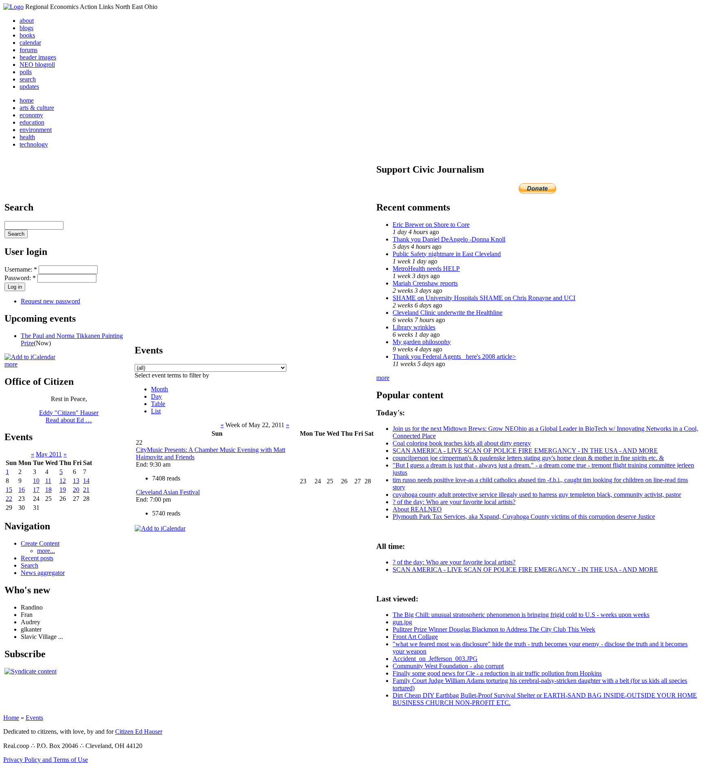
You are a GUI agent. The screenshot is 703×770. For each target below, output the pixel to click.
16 (21, 489)
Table (158, 403)
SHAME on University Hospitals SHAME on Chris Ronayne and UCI (484, 297)
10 (36, 480)
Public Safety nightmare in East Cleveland (447, 253)
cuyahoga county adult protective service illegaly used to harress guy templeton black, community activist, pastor (537, 494)
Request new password (50, 301)
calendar (30, 42)
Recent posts (37, 558)
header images (38, 57)
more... (46, 550)
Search (29, 565)
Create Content (40, 543)
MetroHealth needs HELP (426, 268)
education (32, 122)
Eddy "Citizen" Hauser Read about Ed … (68, 416)
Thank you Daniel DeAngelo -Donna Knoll (449, 239)
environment (36, 129)
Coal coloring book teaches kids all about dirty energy (462, 443)
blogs (26, 27)
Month (159, 389)
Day (156, 396)
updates (29, 86)
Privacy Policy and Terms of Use (45, 759)
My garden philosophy (422, 341)
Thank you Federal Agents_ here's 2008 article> (454, 356)
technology (34, 144)
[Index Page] (13, 6)
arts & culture (37, 107)
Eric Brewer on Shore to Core (431, 224)
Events (34, 717)
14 (86, 480)
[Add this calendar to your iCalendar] (29, 356)
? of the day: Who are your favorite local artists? (454, 501)
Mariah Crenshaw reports (425, 283)
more (10, 364)
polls (26, 71)
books (27, 35)
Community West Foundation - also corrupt (448, 666)
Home (11, 717)
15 (9, 489)
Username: (20, 269)
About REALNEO (417, 509)
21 (86, 489)
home (27, 100)
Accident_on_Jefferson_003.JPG (435, 658)
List (156, 411)
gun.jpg (402, 622)
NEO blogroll (37, 64)
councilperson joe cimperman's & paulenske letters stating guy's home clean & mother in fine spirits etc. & (528, 457)
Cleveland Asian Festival (168, 492)
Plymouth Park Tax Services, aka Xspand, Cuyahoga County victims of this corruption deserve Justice (524, 516)
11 (48, 480)
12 (62, 480)
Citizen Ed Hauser (138, 731)
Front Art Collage (415, 636)
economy (31, 115)
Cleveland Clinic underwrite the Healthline (447, 312)
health (27, 137)
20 (76, 489)
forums (28, 49)
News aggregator (43, 572)
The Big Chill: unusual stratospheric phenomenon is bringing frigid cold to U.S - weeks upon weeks (521, 614)
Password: (20, 277)
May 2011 (49, 454)
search (28, 79)
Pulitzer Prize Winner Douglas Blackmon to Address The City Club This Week (494, 629)
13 (76, 480)
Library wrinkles (414, 327)
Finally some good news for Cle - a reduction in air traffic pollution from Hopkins (497, 673)
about (27, 20)
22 (9, 498)
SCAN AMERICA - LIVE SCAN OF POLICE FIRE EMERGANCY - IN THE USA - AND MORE (525, 450)
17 (36, 489)
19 (62, 489)
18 (48, 489)
